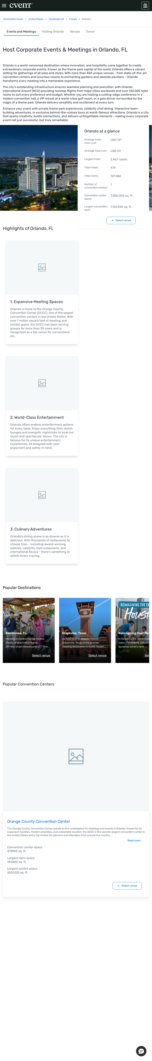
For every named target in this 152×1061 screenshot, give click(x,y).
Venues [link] (75, 31)
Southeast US (56, 19)
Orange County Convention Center (38, 821)
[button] (141, 1051)
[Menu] (4, 5)
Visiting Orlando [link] (53, 31)
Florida (73, 19)
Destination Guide (13, 19)
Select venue (41, 655)
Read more (134, 840)
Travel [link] (90, 31)
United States (36, 19)
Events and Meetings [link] (21, 31)
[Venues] (145, 5)
